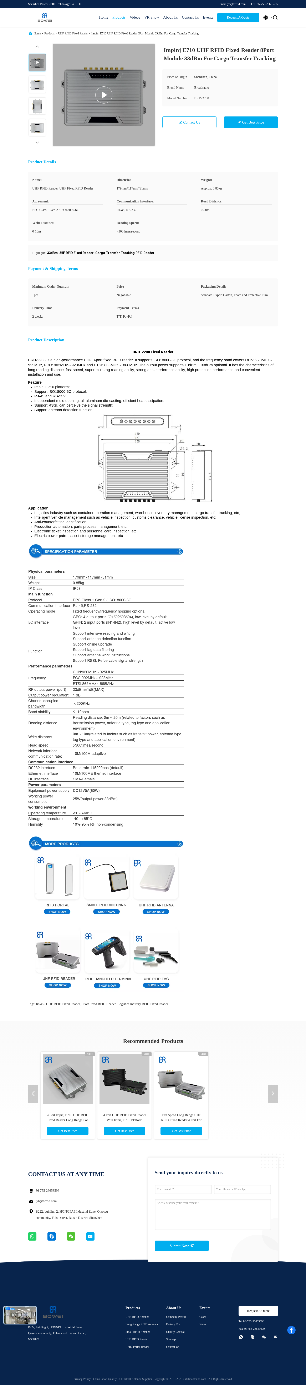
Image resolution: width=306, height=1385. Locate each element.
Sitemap (171, 1339)
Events (208, 17)
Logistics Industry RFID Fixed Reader (142, 1004)
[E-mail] (95, 1239)
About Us (170, 17)
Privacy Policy (82, 1379)
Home (103, 17)
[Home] (44, 17)
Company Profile (176, 1316)
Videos (135, 17)
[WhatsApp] (37, 1239)
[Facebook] (291, 1330)
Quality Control (175, 1331)
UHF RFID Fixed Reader (73, 33)
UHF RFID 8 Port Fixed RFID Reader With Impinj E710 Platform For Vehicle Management (68, 1120)
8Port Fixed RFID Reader (99, 1004)
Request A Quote (238, 17)
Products (119, 17)
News (202, 1324)
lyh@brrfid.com (46, 1201)
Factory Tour (174, 1324)
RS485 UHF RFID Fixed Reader (58, 1004)
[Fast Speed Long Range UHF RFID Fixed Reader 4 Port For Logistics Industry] (238, 1079)
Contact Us (190, 17)
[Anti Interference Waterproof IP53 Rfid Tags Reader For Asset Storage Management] (181, 1079)
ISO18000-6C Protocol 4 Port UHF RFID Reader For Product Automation (124, 1120)
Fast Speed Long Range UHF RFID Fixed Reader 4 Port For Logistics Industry (238, 1120)
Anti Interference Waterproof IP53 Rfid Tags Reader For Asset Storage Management (181, 1120)
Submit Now (180, 1246)
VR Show (151, 17)
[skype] (57, 1239)
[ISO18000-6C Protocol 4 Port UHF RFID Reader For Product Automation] (124, 1079)
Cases (202, 1316)
